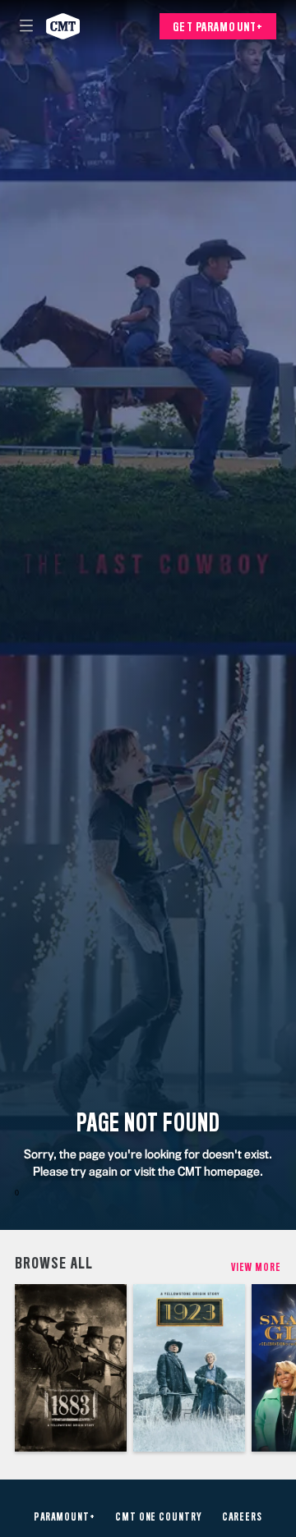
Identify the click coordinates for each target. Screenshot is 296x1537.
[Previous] (7, 1367)
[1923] (189, 1368)
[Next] (288, 1367)
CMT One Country (158, 1517)
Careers (242, 1517)
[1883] (71, 1368)
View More (256, 1267)
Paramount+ (64, 1517)
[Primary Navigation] (26, 26)
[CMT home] (63, 26)
